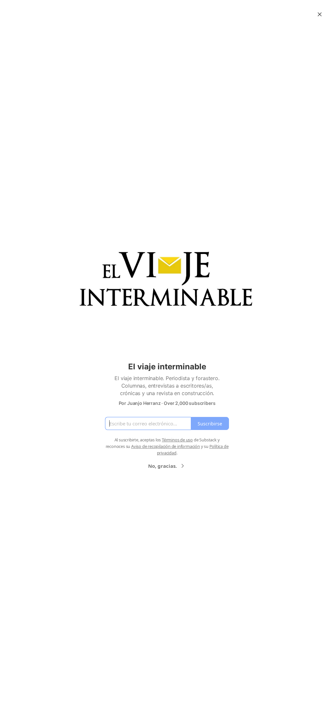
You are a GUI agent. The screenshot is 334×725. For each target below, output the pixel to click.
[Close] (319, 14)
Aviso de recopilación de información (165, 446)
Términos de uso (177, 440)
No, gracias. (162, 466)
